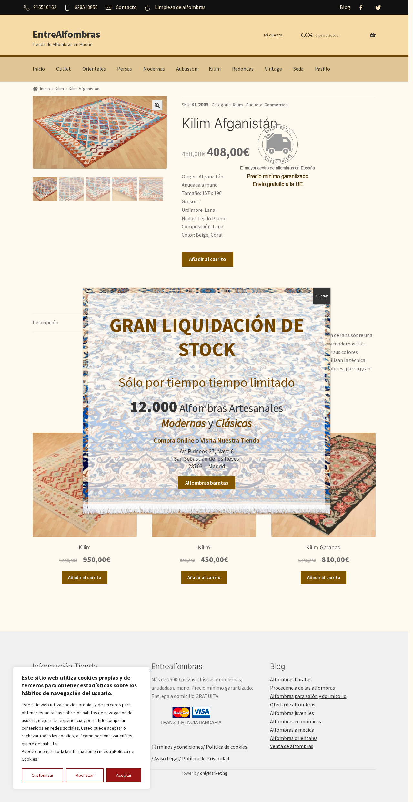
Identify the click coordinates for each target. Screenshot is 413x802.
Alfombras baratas (206, 482)
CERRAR (322, 295)
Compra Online (174, 440)
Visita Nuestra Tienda (229, 440)
